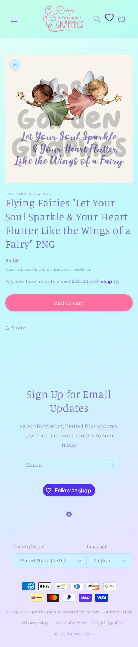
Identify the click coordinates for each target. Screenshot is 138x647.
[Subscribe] (111, 465)
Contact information (72, 633)
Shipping (41, 269)
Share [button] (18, 327)
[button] (14, 19)
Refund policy (119, 612)
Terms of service (70, 622)
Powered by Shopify (81, 612)
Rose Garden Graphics (41, 612)
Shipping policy (107, 622)
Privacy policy (35, 622)
